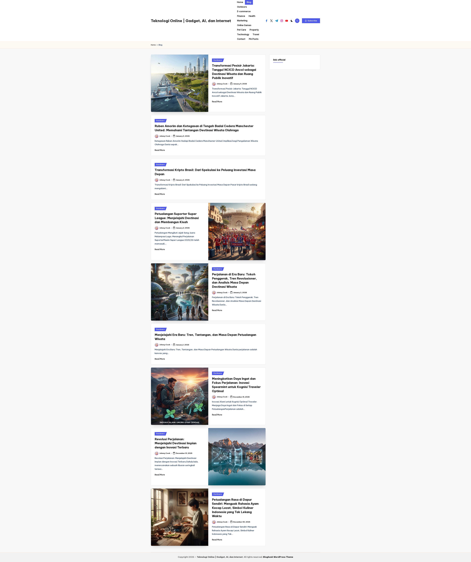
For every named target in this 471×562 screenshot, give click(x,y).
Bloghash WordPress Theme (278, 557)
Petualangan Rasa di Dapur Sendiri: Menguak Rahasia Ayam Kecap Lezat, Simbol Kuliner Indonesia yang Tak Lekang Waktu (235, 508)
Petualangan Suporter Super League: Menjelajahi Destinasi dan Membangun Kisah (177, 218)
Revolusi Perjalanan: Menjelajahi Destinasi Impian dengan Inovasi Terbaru (175, 443)
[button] (311, 20)
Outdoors (217, 60)
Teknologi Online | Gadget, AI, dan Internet (191, 20)
